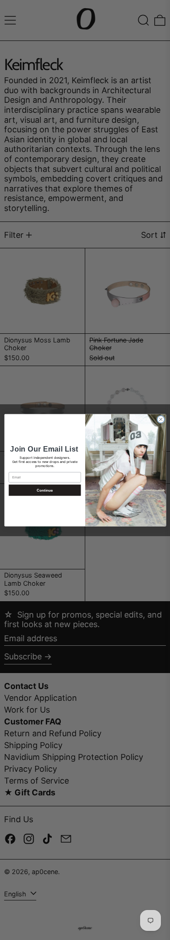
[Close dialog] (160, 419)
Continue (44, 490)
